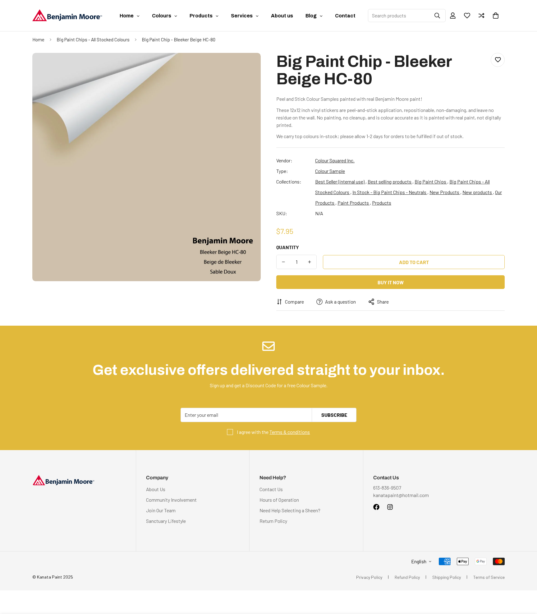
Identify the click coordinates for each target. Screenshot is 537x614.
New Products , (445, 192)
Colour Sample (330, 171)
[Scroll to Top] (525, 580)
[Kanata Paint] (67, 15)
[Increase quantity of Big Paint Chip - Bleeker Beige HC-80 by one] (309, 262)
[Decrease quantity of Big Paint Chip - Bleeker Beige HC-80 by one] (283, 262)
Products (381, 203)
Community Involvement (171, 500)
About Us (155, 489)
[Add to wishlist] (498, 60)
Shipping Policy (446, 577)
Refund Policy (407, 577)
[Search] (437, 15)
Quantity (287, 247)
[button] (496, 15)
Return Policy (273, 521)
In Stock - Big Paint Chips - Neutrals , (390, 192)
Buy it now (391, 282)
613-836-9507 (387, 488)
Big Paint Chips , (431, 181)
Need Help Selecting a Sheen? (289, 510)
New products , (478, 192)
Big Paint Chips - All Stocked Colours (93, 39)
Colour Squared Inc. (335, 160)
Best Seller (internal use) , (341, 181)
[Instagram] (390, 507)
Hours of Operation (279, 500)
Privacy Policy (369, 577)
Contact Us (271, 489)
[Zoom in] (248, 66)
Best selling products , (391, 181)
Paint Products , (354, 203)
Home (38, 39)
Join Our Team (161, 510)
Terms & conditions (289, 432)
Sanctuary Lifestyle (166, 521)
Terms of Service (489, 577)
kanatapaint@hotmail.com (401, 495)
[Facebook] (376, 507)
